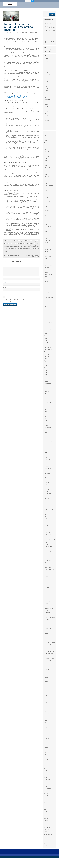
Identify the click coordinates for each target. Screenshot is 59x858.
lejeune (45, 432)
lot (44, 446)
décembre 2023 (47, 115)
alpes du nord (47, 151)
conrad (45, 276)
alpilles (45, 158)
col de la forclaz (47, 267)
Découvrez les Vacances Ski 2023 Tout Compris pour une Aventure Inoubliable (49, 31)
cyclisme (46, 286)
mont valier (46, 496)
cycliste (45, 288)
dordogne (46, 301)
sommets (25, 249)
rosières (45, 688)
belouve (45, 206)
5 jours (45, 144)
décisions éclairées (20, 243)
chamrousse (46, 247)
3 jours (45, 140)
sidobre (45, 720)
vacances (46, 777)
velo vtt (45, 804)
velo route (46, 800)
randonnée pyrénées (48, 660)
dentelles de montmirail (48, 297)
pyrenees (46, 590)
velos (45, 806)
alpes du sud (46, 153)
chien (45, 260)
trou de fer (46, 772)
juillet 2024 (46, 102)
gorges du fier (47, 352)
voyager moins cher (48, 834)
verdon (45, 811)
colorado (46, 272)
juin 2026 (46, 61)
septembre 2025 (47, 77)
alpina (45, 160)
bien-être (13, 241)
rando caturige (47, 605)
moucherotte (46, 507)
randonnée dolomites (48, 649)
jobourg (45, 411)
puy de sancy (46, 587)
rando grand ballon (48, 606)
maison (45, 454)
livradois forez (47, 437)
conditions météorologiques (21, 241)
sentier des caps (47, 713)
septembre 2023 (47, 120)
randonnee (46, 637)
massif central (47, 470)
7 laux (45, 146)
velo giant (46, 798)
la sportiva (46, 421)
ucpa (45, 774)
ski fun (45, 734)
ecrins (45, 304)
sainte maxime (47, 695)
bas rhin (45, 192)
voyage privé (46, 829)
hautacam (46, 376)
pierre (45, 553)
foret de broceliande (48, 322)
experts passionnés (31, 245)
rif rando (46, 681)
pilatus (45, 556)
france (45, 327)
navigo (45, 516)
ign (45, 407)
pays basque (46, 548)
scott (45, 704)
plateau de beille (47, 564)
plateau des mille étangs (49, 569)
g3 (44, 331)
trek (45, 768)
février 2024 (46, 111)
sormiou (46, 747)
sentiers (15, 249)
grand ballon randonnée (48, 368)
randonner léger (47, 665)
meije (45, 477)
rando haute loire (47, 610)
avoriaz (45, 179)
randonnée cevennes (48, 639)
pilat (45, 555)
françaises (46, 326)
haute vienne (46, 389)
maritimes (46, 462)
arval (45, 172)
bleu (45, 213)
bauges (45, 195)
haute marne (46, 381)
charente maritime (47, 249)
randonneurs (46, 671)
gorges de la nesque (48, 351)
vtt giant (45, 840)
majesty (45, 455)
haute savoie (46, 388)
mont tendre (46, 495)
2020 (45, 137)
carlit (45, 233)
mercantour (46, 482)
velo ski (45, 802)
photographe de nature (48, 551)
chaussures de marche (48, 254)
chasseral (46, 253)
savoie (45, 702)
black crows (46, 210)
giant (45, 335)
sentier (45, 711)
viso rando (46, 818)
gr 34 (45, 361)
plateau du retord (47, 571)
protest (45, 581)
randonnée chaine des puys (49, 642)
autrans (45, 178)
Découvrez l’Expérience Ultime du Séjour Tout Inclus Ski (49, 36)
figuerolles (46, 320)
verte (45, 815)
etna (45, 313)
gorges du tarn (47, 354)
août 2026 (46, 58)
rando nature (46, 619)
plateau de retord (47, 565)
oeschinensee (47, 527)
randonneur (46, 669)
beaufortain (46, 197)
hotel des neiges (47, 402)
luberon (45, 450)
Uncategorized (32, 249)
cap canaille (46, 229)
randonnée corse (47, 644)
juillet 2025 (46, 81)
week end (46, 843)
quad (45, 592)
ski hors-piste (20, 249)
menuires (46, 479)
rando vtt (46, 633)
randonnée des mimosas (49, 647)
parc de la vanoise (47, 534)
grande (45, 372)
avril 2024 (46, 108)
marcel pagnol (47, 459)
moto (45, 505)
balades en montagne (48, 185)
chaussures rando (47, 256)
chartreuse (46, 251)
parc (45, 530)
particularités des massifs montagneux (28, 246)
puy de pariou (47, 585)
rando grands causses (48, 608)
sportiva (45, 754)
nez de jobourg (47, 520)
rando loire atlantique (48, 614)
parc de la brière (47, 532)
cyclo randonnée (47, 292)
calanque (46, 228)
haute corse (46, 377)
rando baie (46, 597)
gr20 (45, 363)
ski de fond (46, 731)
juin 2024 (46, 104)
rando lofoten (47, 612)
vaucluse (46, 793)
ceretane (46, 236)
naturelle (46, 514)
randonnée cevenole (48, 640)
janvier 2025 (46, 92)
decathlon (46, 295)
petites (45, 549)
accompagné (25, 240)
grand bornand (47, 370)
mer (45, 480)
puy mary (46, 589)
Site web (4, 287)
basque (45, 194)
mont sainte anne (47, 493)
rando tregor (46, 630)
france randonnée (47, 329)
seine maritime (47, 706)
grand (45, 365)
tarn (45, 761)
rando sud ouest (47, 628)
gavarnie (46, 333)
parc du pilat (46, 536)
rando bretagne (47, 601)
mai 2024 (46, 106)
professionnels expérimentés (23, 248)
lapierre (45, 430)
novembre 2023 (47, 117)
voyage (45, 825)
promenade (46, 578)
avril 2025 (46, 86)
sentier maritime (47, 715)
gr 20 (45, 360)
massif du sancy (47, 473)
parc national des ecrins (48, 537)
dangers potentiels (12, 243)
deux (45, 299)
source (45, 749)
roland (45, 684)
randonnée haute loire (48, 653)
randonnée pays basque (49, 658)
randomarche (47, 635)
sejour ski (46, 707)
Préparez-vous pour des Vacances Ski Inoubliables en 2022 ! (49, 23)
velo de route (46, 797)
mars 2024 (46, 109)
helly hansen (46, 395)
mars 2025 (46, 88)
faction (45, 315)
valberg (45, 784)
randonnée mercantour (48, 656)
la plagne (46, 420)
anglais (45, 165)
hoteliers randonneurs (48, 405)
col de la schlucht (47, 269)
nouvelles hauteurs (16, 246)
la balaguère (46, 416)
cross (45, 285)
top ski (45, 765)
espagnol (46, 310)
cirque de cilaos (47, 263)
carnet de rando (47, 235)
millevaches (46, 486)
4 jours (45, 142)
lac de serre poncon (48, 427)
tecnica (45, 763)
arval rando (46, 174)
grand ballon (46, 367)
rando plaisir (46, 624)
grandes (45, 374)
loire (45, 443)
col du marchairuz (47, 270)
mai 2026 (46, 63)
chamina (46, 242)
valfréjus (45, 786)
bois (45, 217)
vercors (45, 809)
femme (45, 317)
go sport (46, 342)
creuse (45, 283)
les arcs (45, 434)
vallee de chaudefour (48, 788)
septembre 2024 (47, 99)
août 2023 (46, 122)
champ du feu (47, 244)
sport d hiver (46, 752)
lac (45, 423)
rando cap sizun (47, 603)
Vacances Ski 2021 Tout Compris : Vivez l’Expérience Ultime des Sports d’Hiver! (49, 27)
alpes (45, 149)
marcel (45, 457)
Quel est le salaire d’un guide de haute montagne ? (15, 97)
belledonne (46, 203)
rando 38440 (46, 596)
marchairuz (46, 461)
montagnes (10, 246)
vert (45, 813)
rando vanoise (47, 631)
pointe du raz (46, 574)
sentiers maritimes (47, 718)
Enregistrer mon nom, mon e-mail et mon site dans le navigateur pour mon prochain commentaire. (21, 294)
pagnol (45, 528)
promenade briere (47, 580)
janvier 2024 (46, 113)
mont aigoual (46, 487)
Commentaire (5, 266)
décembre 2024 (47, 93)
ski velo (45, 741)
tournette (46, 766)
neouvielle (46, 518)
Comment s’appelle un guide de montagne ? (14, 95)
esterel (45, 311)
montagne (46, 500)
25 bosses (46, 138)
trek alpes (46, 770)
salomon (46, 697)
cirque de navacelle (48, 265)
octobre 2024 (47, 97)
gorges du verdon (47, 356)
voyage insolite (47, 827)
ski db (45, 729)
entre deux (46, 306)
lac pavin (46, 429)
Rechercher (46, 12)
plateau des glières (48, 567)
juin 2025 (46, 83)
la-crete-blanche (9, 240)
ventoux (45, 807)
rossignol (46, 690)
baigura (45, 181)
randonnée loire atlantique (49, 655)
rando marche (47, 615)
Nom (4, 277)
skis (45, 745)
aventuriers (9, 241)
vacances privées (47, 779)
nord (45, 523)
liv (44, 436)
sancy (45, 699)
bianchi (45, 208)
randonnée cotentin (48, 646)
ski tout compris (47, 740)
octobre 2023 (47, 118)
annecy (45, 169)
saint (45, 691)
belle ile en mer (47, 201)
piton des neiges (47, 560)
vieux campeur (47, 816)
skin (45, 743)
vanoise (45, 791)
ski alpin (45, 727)
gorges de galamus (48, 347)
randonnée (32, 248)
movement (46, 511)
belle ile (45, 199)
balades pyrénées (47, 187)
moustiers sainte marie (48, 509)
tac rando (46, 759)
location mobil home (48, 441)
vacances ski (46, 781)
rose (45, 686)
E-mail (4, 282)
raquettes (46, 679)
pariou (45, 542)
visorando (46, 820)
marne (45, 464)
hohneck (46, 396)
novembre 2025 (47, 74)
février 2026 (46, 68)
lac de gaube (46, 425)
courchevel (46, 281)
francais (45, 324)
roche (45, 683)
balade (45, 183)
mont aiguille (46, 489)
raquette (46, 677)
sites (45, 724)
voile (45, 822)
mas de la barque (47, 468)
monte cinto (46, 503)
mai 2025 (46, 85)
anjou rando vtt (47, 167)
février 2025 (46, 90)
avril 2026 (46, 65)
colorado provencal (48, 274)
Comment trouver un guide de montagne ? (13, 98)
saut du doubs (47, 700)
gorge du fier (46, 345)
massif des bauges (47, 471)
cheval (45, 258)
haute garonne (47, 379)
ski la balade (46, 736)
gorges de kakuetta (48, 349)
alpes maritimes (47, 156)
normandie (46, 525)
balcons (45, 188)
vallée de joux (47, 790)
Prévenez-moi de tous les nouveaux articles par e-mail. (14, 301)
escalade (25, 245)
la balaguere (46, 418)
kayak (45, 414)
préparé (37, 246)
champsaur (46, 245)
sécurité (11, 249)
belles (45, 204)
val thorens (46, 782)
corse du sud (46, 279)
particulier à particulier (48, 546)
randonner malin (47, 667)
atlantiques (46, 176)
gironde (45, 338)
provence (46, 583)
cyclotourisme (47, 294)
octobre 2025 (47, 76)
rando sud (46, 626)
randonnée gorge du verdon (49, 651)
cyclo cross (46, 290)
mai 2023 (46, 127)
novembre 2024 (47, 95)
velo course (46, 795)
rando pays (46, 621)
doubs (45, 302)
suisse (45, 757)
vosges (45, 823)
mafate (45, 452)
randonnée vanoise (48, 663)
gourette (46, 358)
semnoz (45, 709)
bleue (45, 215)
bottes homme (47, 220)
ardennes (46, 170)
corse (45, 278)
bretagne (46, 222)
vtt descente (46, 838)
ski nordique (46, 738)
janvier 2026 (46, 70)
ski (44, 725)
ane (45, 163)
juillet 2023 (46, 124)
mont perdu (46, 491)
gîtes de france (47, 340)
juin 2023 (46, 126)
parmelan (46, 544)
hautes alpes (46, 391)
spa (45, 750)
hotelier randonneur (48, 404)
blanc (45, 212)
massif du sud (47, 475)
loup (45, 448)
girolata (45, 336)
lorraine (45, 445)
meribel (45, 484)
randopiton (46, 675)
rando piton (46, 622)
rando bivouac (47, 599)
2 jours (45, 135)
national (45, 512)
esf (45, 308)
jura (45, 413)
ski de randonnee (47, 732)
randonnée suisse (47, 662)
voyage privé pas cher (48, 831)
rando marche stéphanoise (49, 617)
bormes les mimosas (48, 219)
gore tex (46, 344)
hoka (45, 398)
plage (45, 562)
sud (45, 756)
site (45, 722)
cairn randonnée (47, 226)
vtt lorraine (46, 841)
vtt (44, 836)
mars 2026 (46, 67)
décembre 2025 (47, 72)
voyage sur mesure (47, 832)
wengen (45, 845)
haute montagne (47, 383)
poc (45, 572)
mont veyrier (46, 498)
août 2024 (46, 101)
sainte (45, 693)
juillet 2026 (46, 60)
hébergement (46, 393)
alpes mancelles (47, 154)
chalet (45, 238)
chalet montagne (47, 240)
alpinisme (30, 240)
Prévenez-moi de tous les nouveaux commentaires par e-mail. (15, 299)
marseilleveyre (47, 466)
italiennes (46, 409)
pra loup (46, 576)
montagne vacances (48, 502)
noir (45, 521)
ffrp (45, 319)
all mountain (46, 147)
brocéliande (46, 224)
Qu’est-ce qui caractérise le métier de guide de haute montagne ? (18, 96)
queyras (45, 594)
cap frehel (46, 231)
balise (45, 190)
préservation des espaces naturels (11, 248)
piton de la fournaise (48, 558)
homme (45, 400)
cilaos (45, 261)
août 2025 (46, 79)
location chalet (47, 439)
